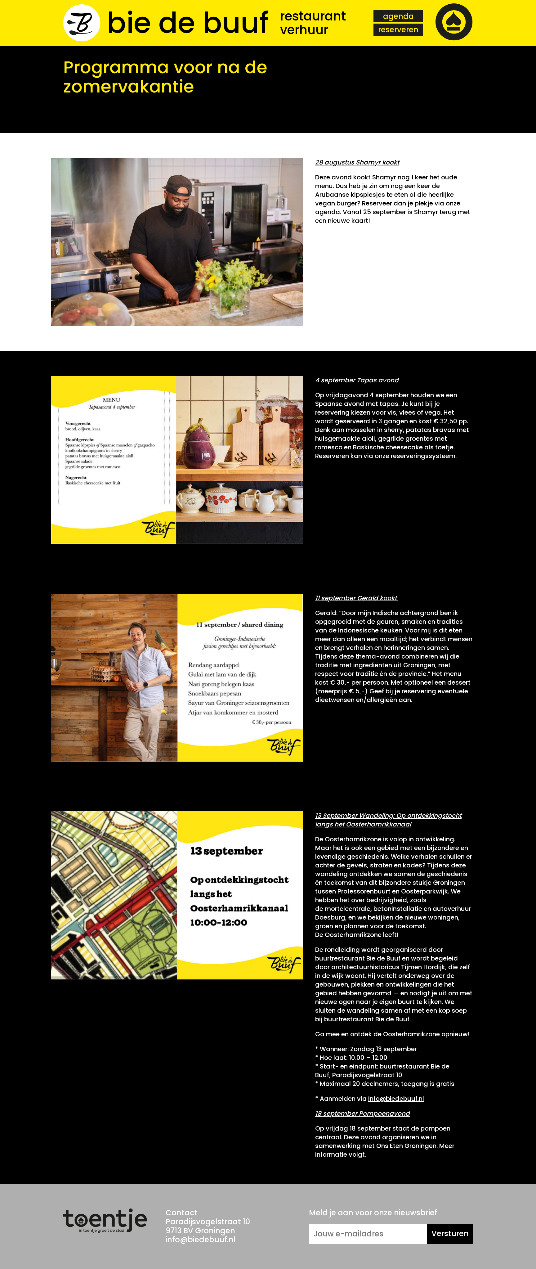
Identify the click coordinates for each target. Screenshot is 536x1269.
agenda (398, 16)
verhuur (304, 30)
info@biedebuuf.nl (201, 1240)
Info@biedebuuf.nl (396, 1098)
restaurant (313, 16)
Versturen (450, 1233)
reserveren (398, 30)
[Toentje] (454, 23)
